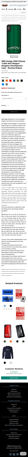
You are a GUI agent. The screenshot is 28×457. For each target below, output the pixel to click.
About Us (14, 389)
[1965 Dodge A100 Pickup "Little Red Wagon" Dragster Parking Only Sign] (20, 320)
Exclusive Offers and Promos (14, 434)
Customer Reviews (14, 419)
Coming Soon (14, 391)
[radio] (3, 80)
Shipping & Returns (14, 436)
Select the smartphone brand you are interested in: (11, 94)
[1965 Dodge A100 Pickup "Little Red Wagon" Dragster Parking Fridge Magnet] (20, 303)
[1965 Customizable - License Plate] (8, 303)
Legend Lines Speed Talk (13, 393)
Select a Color (4, 77)
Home (2, 15)
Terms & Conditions (14, 438)
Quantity (3, 105)
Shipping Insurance (14, 410)
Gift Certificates (14, 421)
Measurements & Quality (14, 408)
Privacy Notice (14, 412)
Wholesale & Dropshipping (14, 396)
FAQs (14, 406)
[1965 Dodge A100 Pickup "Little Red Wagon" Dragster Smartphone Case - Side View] (20, 338)
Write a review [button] (14, 378)
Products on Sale (13, 423)
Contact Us (14, 404)
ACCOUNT (11, 9)
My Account (14, 433)
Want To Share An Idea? (14, 395)
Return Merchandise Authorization (14, 425)
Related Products (14, 283)
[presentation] (13, 305)
